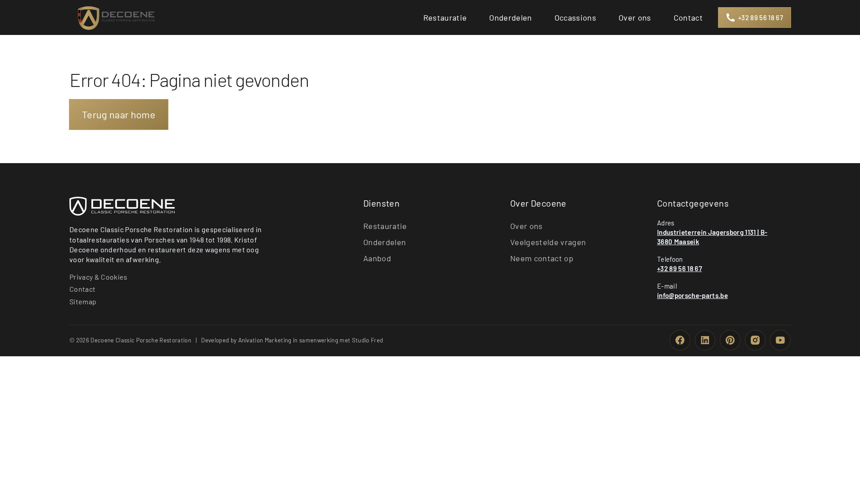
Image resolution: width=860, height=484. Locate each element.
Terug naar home (118, 114)
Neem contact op (541, 258)
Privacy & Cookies (98, 276)
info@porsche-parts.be (692, 295)
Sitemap (82, 301)
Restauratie (385, 226)
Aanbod (377, 258)
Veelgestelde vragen (548, 242)
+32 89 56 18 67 (679, 268)
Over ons (526, 226)
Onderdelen (384, 242)
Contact (82, 289)
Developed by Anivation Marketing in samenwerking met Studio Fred (292, 340)
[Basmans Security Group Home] (122, 206)
